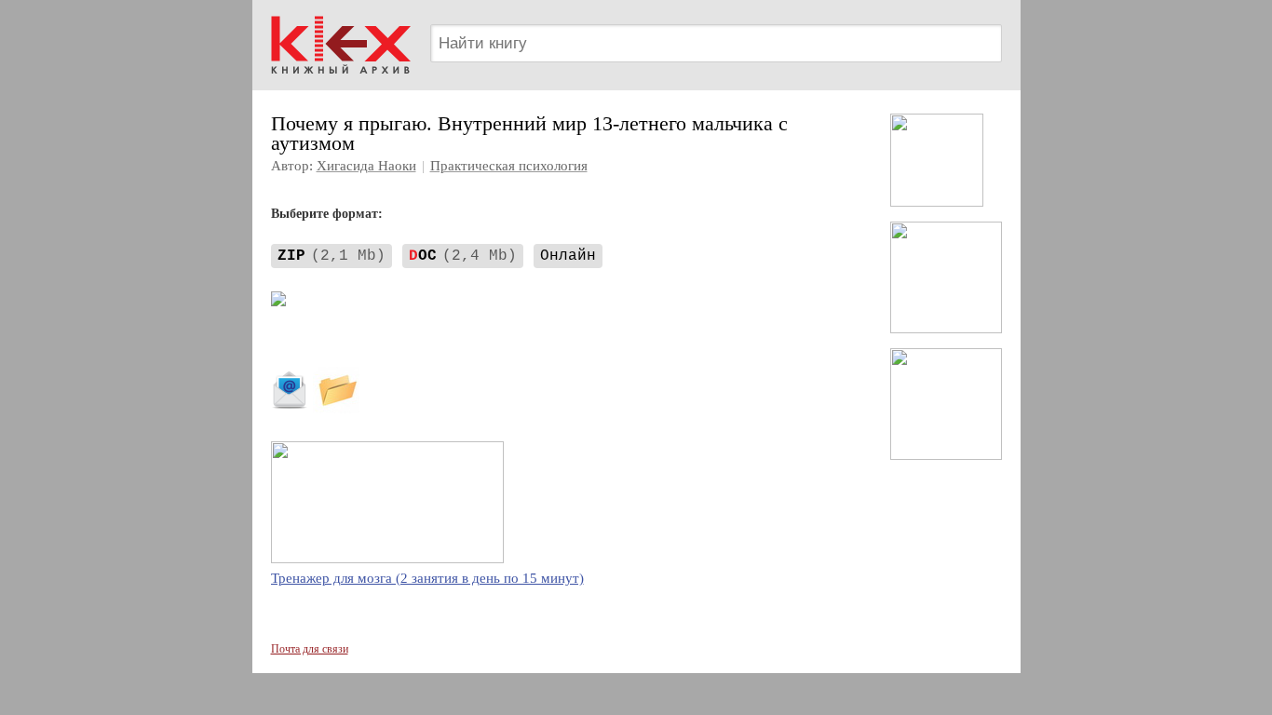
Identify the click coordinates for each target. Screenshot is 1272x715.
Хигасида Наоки (366, 165)
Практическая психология (509, 165)
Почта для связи (309, 648)
